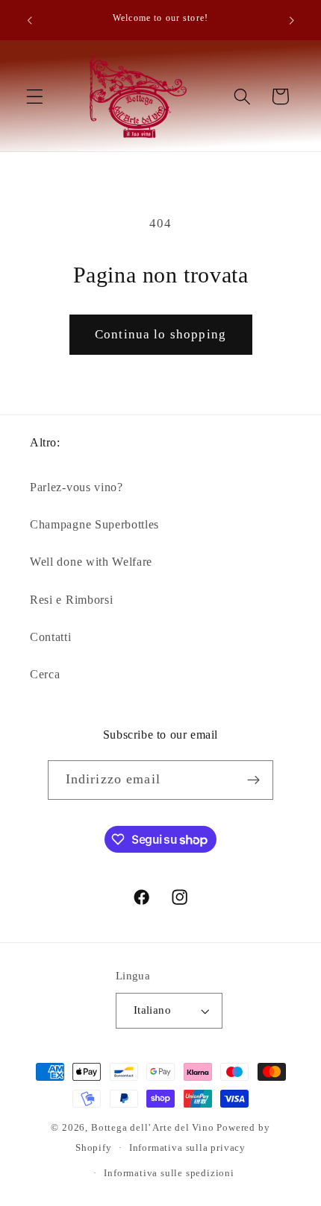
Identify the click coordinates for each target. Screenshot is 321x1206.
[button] (35, 97)
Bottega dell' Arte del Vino (154, 1128)
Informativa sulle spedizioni (169, 1173)
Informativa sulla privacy (187, 1148)
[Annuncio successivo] (291, 20)
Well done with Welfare (91, 561)
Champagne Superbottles (94, 524)
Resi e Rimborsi (71, 599)
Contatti (51, 637)
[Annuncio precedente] (29, 20)
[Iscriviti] (254, 780)
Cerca (45, 674)
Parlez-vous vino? (76, 487)
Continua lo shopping (160, 334)
